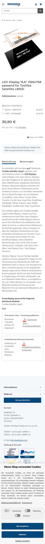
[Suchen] (40, 10)
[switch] (7, 510)
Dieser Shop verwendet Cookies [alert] (22, 466)
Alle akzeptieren (22, 526)
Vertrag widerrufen (22, 400)
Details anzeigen (22, 541)
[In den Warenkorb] (4, 28)
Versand (22, 127)
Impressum (27, 503)
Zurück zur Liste (9, 20)
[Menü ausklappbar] (3, 3)
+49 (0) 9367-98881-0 (20, 432)
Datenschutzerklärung (11, 503)
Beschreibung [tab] (9, 161)
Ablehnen (22, 534)
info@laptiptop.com (18, 440)
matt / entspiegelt (24, 113)
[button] (36, 4)
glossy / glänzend (24, 109)
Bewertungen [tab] (26, 161)
